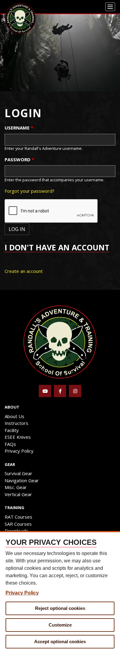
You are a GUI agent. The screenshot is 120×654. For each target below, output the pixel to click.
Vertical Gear (18, 494)
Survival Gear (18, 473)
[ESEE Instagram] (75, 391)
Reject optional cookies (60, 608)
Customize (60, 624)
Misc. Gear (16, 487)
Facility (12, 430)
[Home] (20, 18)
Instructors (16, 423)
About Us (14, 416)
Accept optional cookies (60, 641)
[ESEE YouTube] (45, 391)
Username (19, 128)
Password (19, 159)
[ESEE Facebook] (60, 391)
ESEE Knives (18, 437)
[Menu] (110, 6)
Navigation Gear (22, 480)
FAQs (10, 444)
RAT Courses (18, 517)
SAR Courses (18, 524)
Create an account (24, 271)
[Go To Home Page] (60, 341)
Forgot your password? (29, 191)
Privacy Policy (19, 451)
